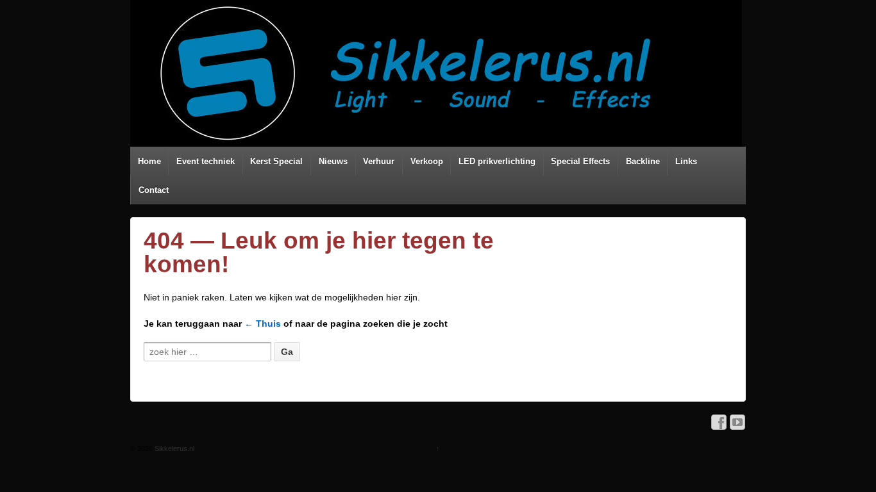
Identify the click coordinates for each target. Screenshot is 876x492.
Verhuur (378, 161)
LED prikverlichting (497, 161)
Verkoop (426, 161)
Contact (154, 190)
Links (686, 161)
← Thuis (262, 323)
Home (149, 161)
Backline (643, 161)
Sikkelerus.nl (173, 448)
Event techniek (205, 161)
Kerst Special (276, 161)
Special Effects (580, 161)
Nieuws (333, 161)
